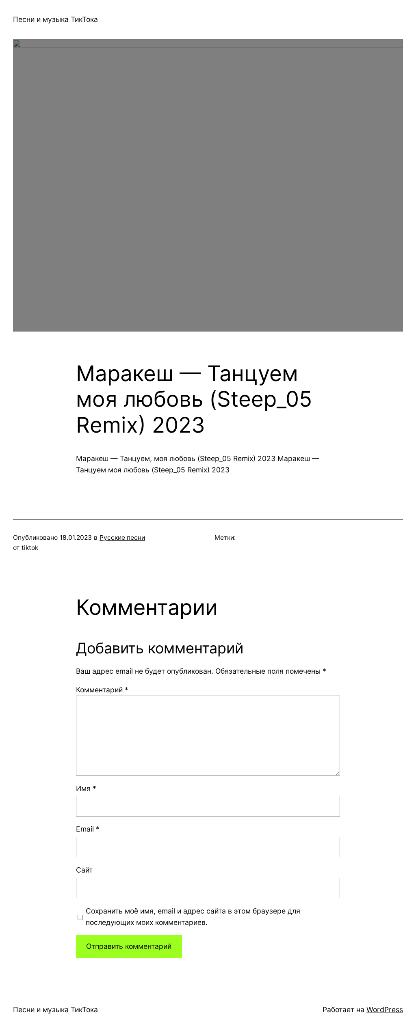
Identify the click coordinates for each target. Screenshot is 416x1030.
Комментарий (102, 689)
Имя (86, 788)
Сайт (84, 870)
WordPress (384, 1009)
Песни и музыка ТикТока (55, 19)
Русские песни (122, 537)
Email (88, 829)
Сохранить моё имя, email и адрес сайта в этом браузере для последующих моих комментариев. (193, 917)
